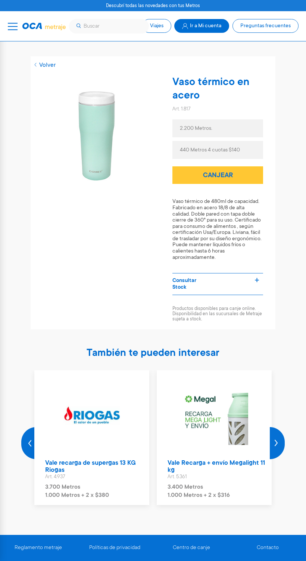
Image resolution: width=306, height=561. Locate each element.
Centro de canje (191, 548)
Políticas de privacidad (114, 548)
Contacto (268, 548)
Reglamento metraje (38, 548)
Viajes (156, 26)
